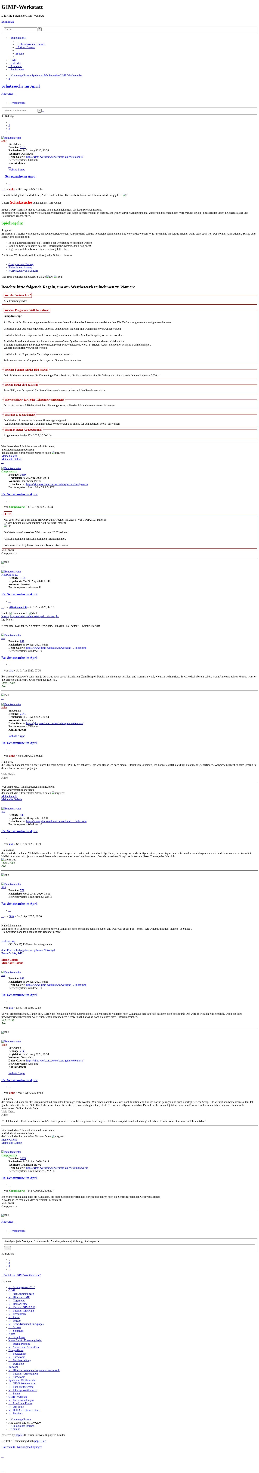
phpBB (20, 1434)
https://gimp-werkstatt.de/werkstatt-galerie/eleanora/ (54, 156)
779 (22, 890)
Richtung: (78, 1241)
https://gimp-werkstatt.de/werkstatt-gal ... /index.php (30, 616)
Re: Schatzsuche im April (19, 494)
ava (3, 638)
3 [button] (9, 128)
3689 (23, 474)
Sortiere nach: (42, 1241)
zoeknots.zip (8, 941)
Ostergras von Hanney (20, 264)
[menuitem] (30, 44)
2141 (23, 147)
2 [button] (9, 125)
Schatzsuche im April (20, 86)
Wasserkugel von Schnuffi (23, 270)
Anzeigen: (10, 1241)
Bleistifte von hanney (20, 267)
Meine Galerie (9, 455)
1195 (23, 577)
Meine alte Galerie (11, 459)
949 (22, 641)
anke (4, 140)
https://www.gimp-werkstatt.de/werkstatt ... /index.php (56, 647)
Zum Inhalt (7, 21)
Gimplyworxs (9, 471)
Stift (3, 887)
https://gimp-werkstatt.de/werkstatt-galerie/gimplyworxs (57, 484)
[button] (9, 131)
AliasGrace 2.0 (9, 574)
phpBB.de (40, 1440)
